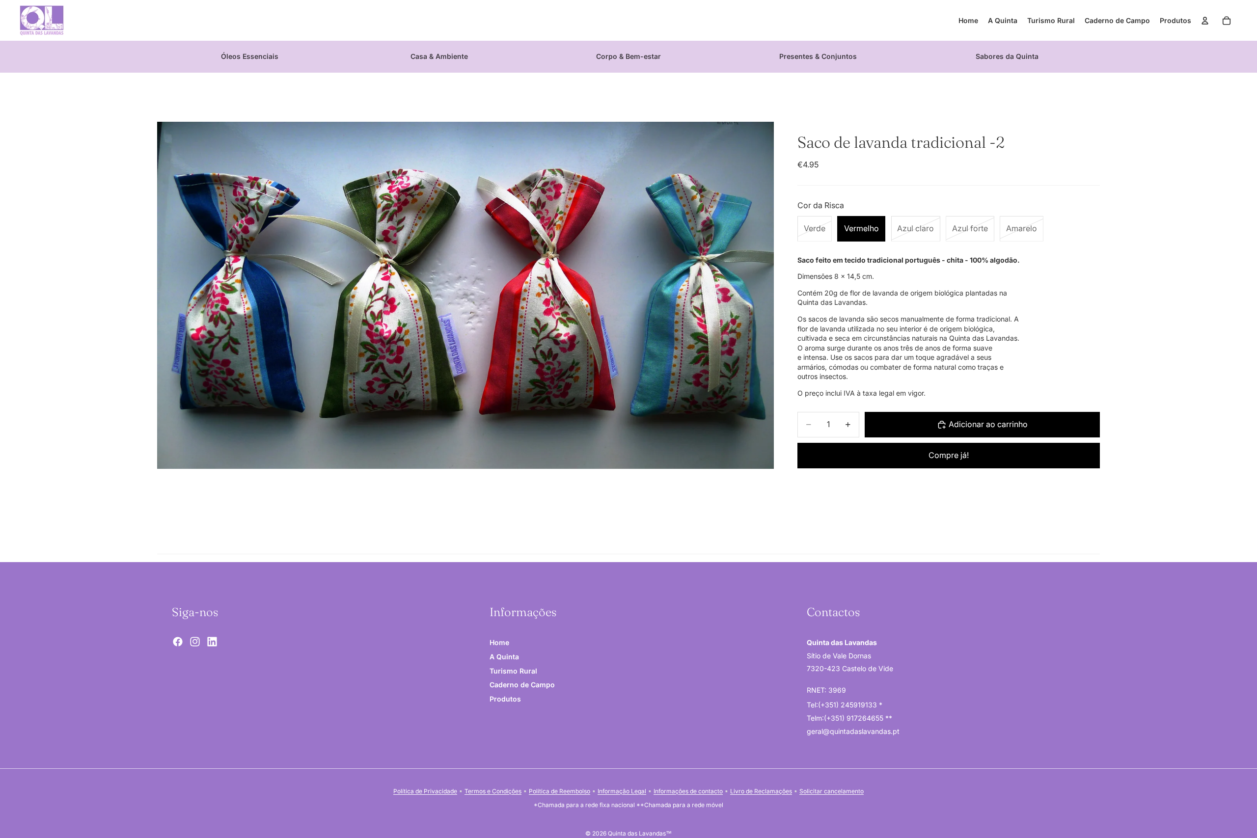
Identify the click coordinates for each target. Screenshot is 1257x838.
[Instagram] (195, 642)
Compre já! (949, 455)
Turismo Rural (513, 670)
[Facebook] (178, 642)
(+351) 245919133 (848, 705)
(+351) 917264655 (854, 718)
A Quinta (504, 656)
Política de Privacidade (425, 791)
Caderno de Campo (522, 684)
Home (499, 642)
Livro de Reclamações (761, 791)
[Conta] (1205, 20)
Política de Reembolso (559, 791)
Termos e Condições (493, 791)
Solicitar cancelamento (831, 791)
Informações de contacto (688, 791)
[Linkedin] (212, 642)
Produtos (505, 699)
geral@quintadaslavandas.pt (853, 731)
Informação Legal (622, 791)
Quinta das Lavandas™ (640, 833)
